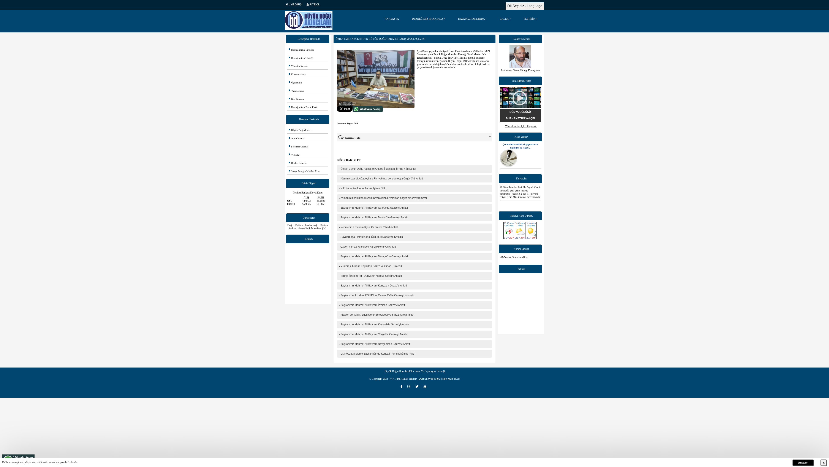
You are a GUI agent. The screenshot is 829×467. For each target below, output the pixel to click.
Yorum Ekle (352, 138)
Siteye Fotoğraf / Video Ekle (304, 171)
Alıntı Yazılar (296, 138)
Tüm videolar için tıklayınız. (521, 126)
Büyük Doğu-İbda (299, 130)
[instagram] (410, 386)
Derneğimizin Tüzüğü (301, 58)
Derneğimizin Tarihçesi (301, 49)
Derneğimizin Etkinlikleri (303, 107)
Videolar (294, 155)
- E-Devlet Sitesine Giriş (514, 257)
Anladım (803, 462)
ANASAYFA (392, 18)
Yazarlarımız (296, 91)
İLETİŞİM (529, 18)
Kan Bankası (296, 99)
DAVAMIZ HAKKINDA (471, 18)
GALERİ (504, 18)
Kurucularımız (297, 74)
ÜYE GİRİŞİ (295, 4)
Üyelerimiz (295, 82)
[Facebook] (402, 386)
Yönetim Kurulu (298, 66)
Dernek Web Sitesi (430, 378)
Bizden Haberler (298, 163)
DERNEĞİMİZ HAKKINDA (427, 18)
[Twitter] (418, 386)
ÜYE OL (315, 4)
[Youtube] (426, 386)
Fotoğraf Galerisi (298, 146)
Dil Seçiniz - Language (524, 6)
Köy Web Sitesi (451, 378)
